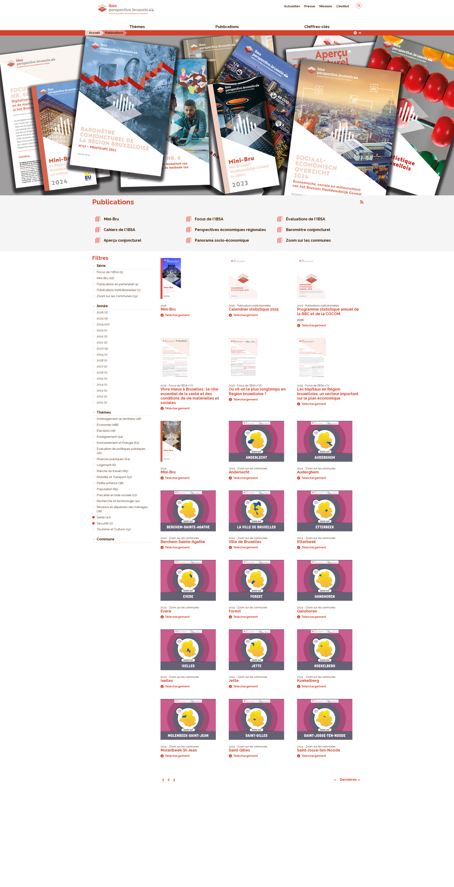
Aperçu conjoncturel (122, 240)
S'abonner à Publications (362, 202)
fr (355, 32)
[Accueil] (126, 9)
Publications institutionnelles (254, 305)
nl (360, 32)
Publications (227, 26)
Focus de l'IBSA (209, 219)
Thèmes (137, 26)
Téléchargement (177, 315)
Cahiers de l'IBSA (119, 229)
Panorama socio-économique (222, 240)
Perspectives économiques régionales (230, 229)
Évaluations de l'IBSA (305, 219)
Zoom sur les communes (308, 240)
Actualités (292, 6)
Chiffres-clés (317, 26)
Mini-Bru (111, 219)
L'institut (342, 6)
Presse (309, 6)
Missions (325, 6)
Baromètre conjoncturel (308, 229)
